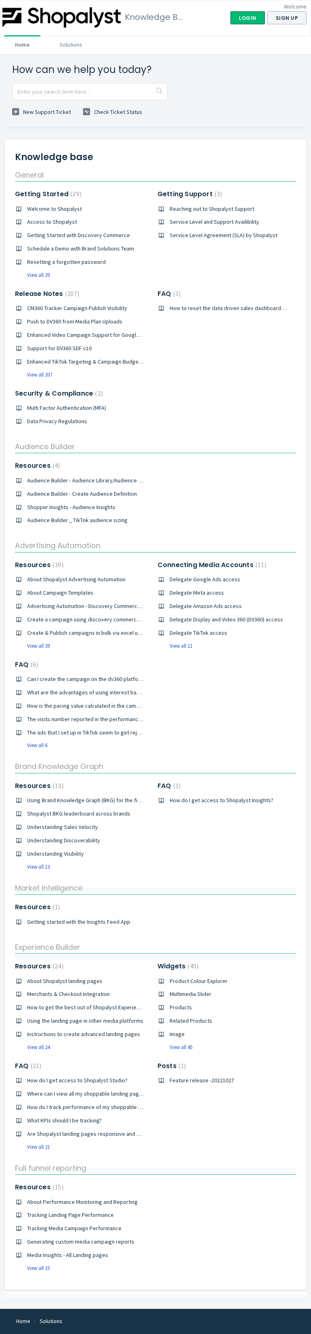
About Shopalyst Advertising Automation (76, 579)
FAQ (168, 293)
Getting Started (47, 194)
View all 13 (38, 866)
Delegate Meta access (197, 592)
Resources (36, 465)
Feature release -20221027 (202, 1080)
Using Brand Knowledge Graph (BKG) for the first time (91, 800)
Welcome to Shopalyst (54, 208)
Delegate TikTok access (198, 632)
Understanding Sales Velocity (62, 827)
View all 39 (38, 645)
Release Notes (46, 293)
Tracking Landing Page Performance (70, 1214)
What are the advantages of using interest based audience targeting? (111, 692)
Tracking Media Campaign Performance (74, 1228)
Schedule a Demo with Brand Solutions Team (80, 248)
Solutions (71, 44)
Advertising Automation (57, 545)
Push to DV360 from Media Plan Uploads (74, 321)
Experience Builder (47, 947)
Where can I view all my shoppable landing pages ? (88, 1093)
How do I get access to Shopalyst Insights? (221, 800)
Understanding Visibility (55, 853)
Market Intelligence (49, 888)
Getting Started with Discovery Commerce (78, 235)
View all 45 (181, 1047)
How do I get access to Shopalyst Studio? (77, 1080)
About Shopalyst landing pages (64, 981)
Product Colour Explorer (199, 981)
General (29, 175)
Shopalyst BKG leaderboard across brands (78, 813)
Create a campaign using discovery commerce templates (96, 619)
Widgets (177, 966)
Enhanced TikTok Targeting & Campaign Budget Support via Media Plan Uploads (122, 361)
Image (177, 1034)
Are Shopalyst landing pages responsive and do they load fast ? (104, 1133)
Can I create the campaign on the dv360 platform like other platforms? (111, 679)
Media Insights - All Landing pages (67, 1255)
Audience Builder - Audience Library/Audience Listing (90, 480)
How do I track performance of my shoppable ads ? (89, 1107)
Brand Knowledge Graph (59, 766)
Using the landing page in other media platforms (85, 1020)
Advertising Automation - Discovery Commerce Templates (97, 606)
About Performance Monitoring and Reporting (82, 1202)
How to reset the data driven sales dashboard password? (239, 308)
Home (22, 44)
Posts (171, 1066)
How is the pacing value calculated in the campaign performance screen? (115, 705)
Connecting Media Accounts (211, 565)
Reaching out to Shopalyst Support (212, 208)
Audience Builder (45, 446)
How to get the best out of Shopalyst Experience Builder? (96, 1007)
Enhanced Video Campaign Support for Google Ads (88, 334)
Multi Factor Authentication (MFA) (66, 407)
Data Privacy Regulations (57, 421)
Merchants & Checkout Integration (68, 994)
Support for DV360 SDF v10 (59, 348)
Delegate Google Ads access (205, 579)
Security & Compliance (58, 393)
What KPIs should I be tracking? (64, 1120)
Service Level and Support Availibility (214, 221)
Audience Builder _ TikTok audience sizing (77, 520)
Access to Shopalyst (52, 221)
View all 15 (38, 1268)
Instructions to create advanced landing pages (83, 1034)
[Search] (159, 92)
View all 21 (38, 1146)
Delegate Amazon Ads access (206, 606)
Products (181, 1007)
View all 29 (38, 275)
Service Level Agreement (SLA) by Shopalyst (223, 235)
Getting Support (189, 194)
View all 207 (39, 374)
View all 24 (38, 1047)
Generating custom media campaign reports (80, 1241)
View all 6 (37, 745)
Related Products (191, 1020)
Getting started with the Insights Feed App (78, 921)
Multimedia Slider (190, 994)
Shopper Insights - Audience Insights (71, 507)
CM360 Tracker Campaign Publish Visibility (77, 308)
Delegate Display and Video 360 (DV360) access (226, 619)
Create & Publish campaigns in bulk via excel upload (89, 632)
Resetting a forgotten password (66, 262)
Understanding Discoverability (63, 840)
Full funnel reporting (50, 1168)
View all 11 (181, 645)
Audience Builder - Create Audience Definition (82, 493)
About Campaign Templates (60, 592)
